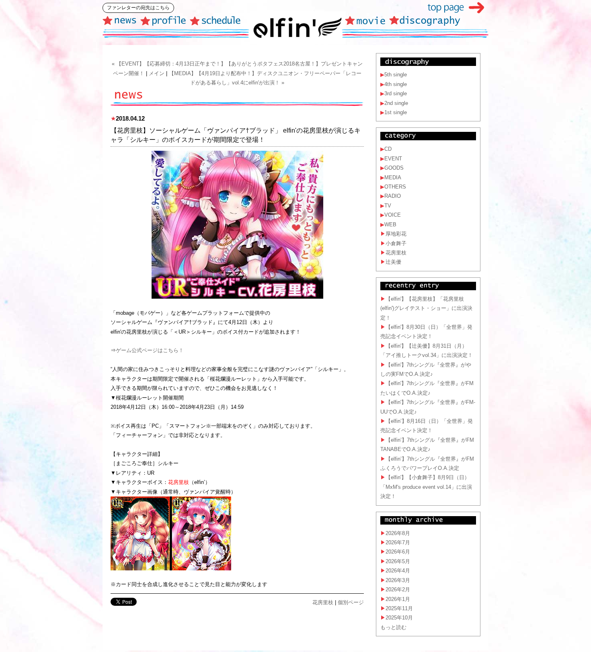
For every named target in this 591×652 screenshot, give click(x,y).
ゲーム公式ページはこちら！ (150, 350)
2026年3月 (398, 580)
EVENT (393, 159)
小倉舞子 (396, 243)
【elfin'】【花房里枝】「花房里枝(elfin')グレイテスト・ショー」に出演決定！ (426, 308)
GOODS (394, 168)
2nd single (396, 103)
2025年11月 (399, 608)
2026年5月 (398, 561)
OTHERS (395, 187)
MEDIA (392, 177)
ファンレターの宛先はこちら (138, 7)
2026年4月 (398, 571)
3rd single (395, 93)
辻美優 (393, 262)
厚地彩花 (396, 234)
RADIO (392, 196)
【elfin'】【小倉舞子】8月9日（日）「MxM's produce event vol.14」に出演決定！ (426, 486)
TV (387, 206)
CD (388, 149)
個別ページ (351, 602)
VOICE (392, 215)
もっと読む (393, 627)
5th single (395, 75)
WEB (390, 224)
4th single (395, 84)
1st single (395, 112)
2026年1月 (398, 599)
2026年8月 (398, 533)
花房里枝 (322, 602)
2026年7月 (398, 542)
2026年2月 (398, 589)
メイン (156, 73)
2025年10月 (399, 618)
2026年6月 (398, 552)
